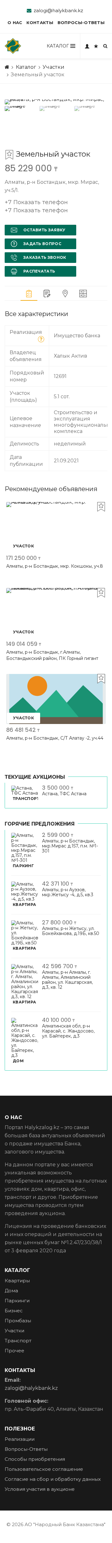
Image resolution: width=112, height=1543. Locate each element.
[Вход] (87, 45)
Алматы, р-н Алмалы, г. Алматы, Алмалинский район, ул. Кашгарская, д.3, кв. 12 (67, 980)
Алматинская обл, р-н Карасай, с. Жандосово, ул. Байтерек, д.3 (68, 1030)
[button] (36, 207)
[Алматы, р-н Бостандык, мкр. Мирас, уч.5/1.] (56, 101)
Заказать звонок (44, 257)
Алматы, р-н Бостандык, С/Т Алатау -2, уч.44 (54, 738)
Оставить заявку (44, 230)
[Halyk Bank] (13, 46)
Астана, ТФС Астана (64, 793)
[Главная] (7, 67)
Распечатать (39, 271)
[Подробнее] (41, 339)
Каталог (26, 67)
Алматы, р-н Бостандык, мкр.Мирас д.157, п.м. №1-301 (70, 845)
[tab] (29, 293)
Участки (53, 67)
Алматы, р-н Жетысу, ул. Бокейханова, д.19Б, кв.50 (70, 931)
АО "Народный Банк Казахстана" (65, 1524)
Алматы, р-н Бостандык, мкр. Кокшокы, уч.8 (54, 566)
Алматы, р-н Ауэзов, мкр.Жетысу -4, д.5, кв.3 (67, 892)
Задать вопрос (42, 243)
